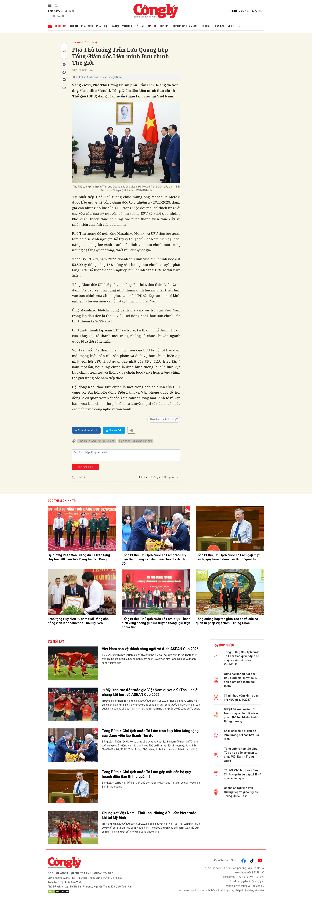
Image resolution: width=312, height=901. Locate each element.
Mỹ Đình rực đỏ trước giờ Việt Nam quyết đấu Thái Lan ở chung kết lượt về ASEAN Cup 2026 (150, 692)
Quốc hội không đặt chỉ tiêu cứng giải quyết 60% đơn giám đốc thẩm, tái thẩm (240, 680)
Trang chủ (77, 42)
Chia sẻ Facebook (88, 430)
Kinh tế (152, 26)
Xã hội (115, 26)
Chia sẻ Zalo (115, 430)
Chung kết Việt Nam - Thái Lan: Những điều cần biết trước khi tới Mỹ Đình (149, 815)
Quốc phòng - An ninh (185, 26)
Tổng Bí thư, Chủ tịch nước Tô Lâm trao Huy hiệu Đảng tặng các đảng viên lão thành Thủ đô (154, 559)
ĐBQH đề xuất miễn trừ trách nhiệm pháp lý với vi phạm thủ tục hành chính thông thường (241, 715)
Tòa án (74, 26)
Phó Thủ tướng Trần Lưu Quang (96, 441)
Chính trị (60, 26)
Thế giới (164, 26)
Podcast (207, 26)
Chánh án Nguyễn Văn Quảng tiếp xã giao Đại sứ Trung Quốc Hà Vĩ (241, 792)
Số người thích (172, 477)
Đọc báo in (58, 16)
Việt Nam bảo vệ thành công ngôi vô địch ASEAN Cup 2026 (150, 649)
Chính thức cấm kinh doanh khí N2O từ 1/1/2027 (242, 697)
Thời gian (156, 477)
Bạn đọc (219, 26)
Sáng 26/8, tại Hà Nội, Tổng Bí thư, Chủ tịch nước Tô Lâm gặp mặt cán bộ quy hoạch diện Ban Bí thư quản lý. (151, 784)
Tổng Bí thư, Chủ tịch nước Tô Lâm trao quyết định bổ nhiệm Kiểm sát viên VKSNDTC (241, 658)
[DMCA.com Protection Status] (101, 891)
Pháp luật (102, 26)
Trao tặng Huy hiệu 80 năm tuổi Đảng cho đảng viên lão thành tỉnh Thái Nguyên (78, 621)
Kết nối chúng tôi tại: (225, 860)
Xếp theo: (144, 477)
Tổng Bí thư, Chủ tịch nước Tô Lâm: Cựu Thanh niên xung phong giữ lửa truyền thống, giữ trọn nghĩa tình (156, 623)
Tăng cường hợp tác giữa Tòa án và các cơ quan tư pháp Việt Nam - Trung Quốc (227, 621)
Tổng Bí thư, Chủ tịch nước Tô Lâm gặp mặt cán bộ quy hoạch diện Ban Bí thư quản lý (228, 557)
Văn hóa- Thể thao (133, 26)
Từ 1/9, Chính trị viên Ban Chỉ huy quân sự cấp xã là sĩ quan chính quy (242, 774)
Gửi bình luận (85, 467)
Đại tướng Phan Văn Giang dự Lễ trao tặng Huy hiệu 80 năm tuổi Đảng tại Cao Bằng (79, 557)
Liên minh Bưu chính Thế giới (135, 441)
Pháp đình (87, 26)
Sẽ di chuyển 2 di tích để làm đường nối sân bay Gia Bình (241, 735)
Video (231, 26)
